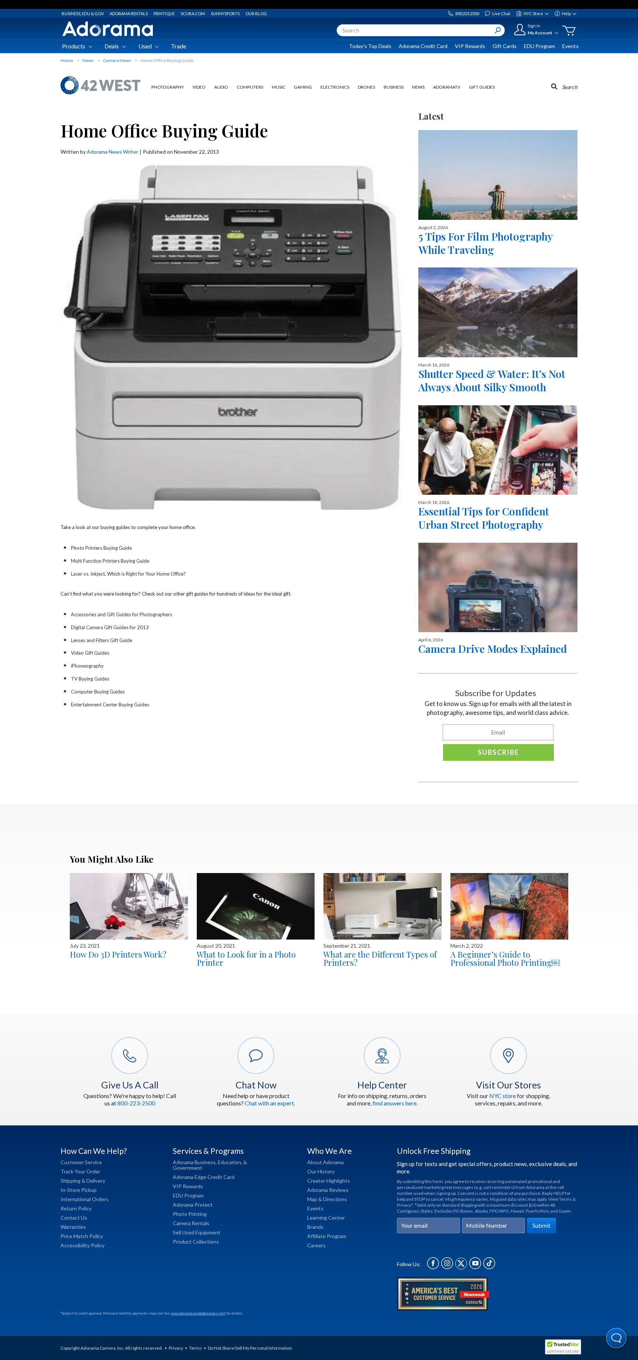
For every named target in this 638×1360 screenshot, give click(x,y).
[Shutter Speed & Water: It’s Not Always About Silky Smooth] (497, 312)
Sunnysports (225, 13)
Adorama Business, (195, 1162)
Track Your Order (80, 1171)
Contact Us (74, 1217)
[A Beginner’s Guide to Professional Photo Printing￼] (509, 906)
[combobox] (421, 30)
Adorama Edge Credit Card (203, 1177)
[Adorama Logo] (107, 28)
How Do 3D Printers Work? (118, 954)
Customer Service (81, 1162)
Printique (164, 13)
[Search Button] (498, 30)
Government (187, 1168)
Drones (366, 87)
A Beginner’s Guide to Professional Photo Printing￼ (505, 958)
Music (278, 87)
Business (394, 87)
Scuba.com (193, 13)
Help (566, 13)
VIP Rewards (470, 46)
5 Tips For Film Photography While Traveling (485, 242)
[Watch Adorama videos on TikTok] (489, 1267)
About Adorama (325, 1162)
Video (199, 87)
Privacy (176, 1348)
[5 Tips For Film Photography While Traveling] (497, 174)
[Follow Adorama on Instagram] (447, 1267)
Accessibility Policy (82, 1245)
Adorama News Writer (112, 152)
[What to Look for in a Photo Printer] (256, 906)
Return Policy (76, 1208)
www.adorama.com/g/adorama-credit (198, 1313)
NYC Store (533, 13)
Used (145, 46)
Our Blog (256, 13)
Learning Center (326, 1217)
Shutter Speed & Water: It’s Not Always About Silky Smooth (491, 380)
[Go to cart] (569, 30)
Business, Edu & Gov (83, 13)
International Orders (85, 1199)
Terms (195, 1348)
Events (570, 46)
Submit (541, 1225)
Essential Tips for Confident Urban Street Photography (483, 517)
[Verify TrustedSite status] (565, 1348)
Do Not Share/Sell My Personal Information (250, 1348)
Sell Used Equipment (196, 1232)
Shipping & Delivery (83, 1180)
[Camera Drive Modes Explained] (497, 587)
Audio (221, 87)
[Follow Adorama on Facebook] (433, 1267)
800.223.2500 (467, 13)
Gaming (303, 87)
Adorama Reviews (328, 1190)
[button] (617, 1339)
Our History (321, 1171)
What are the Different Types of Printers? (380, 958)
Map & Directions (327, 1199)
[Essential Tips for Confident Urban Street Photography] (497, 450)
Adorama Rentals (129, 13)
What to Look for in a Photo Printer (246, 958)
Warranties (73, 1227)
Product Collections (196, 1241)
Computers (250, 87)
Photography (167, 87)
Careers (316, 1245)
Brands (315, 1227)
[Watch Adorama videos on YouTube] (475, 1267)
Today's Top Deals (370, 46)
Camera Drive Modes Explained (492, 648)
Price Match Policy (82, 1236)
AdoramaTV (446, 87)
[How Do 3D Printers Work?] (129, 906)
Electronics (334, 87)
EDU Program (539, 46)
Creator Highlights (328, 1180)
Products (73, 46)
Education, (230, 1162)
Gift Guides (482, 87)
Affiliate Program (326, 1236)
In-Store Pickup (79, 1190)
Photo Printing (190, 1214)
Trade (178, 46)
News (418, 87)
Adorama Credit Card (423, 46)
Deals (111, 46)
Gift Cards (505, 46)
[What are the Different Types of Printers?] (382, 906)
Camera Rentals (191, 1223)
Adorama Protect (193, 1204)
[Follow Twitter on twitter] (461, 1267)
